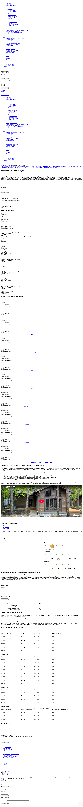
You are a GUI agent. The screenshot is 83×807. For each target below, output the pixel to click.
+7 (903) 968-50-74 (5, 95)
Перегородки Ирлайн (10, 143)
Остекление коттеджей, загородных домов (15, 132)
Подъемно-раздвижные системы (15, 127)
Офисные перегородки (11, 141)
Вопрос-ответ (9, 157)
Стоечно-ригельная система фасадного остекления (17, 124)
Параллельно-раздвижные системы (16, 126)
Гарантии (8, 152)
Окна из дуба (9, 100)
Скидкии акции (2, 92)
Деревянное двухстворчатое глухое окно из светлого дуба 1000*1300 (16, 424)
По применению (9, 103)
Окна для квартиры (12, 107)
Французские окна (12, 117)
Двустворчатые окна (12, 116)
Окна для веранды (12, 105)
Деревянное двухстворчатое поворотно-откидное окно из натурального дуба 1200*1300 (20, 352)
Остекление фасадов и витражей (13, 137)
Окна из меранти (9, 102)
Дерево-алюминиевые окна (12, 121)
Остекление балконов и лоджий (13, 134)
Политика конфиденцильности (7, 776)
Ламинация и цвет (10, 140)
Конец (51, 462)
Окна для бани (11, 106)
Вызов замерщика (10, 146)
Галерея (5, 160)
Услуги (4, 131)
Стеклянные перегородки (11, 145)
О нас (4, 151)
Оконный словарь (10, 159)
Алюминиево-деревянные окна (44, 166)
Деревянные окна (7, 97)
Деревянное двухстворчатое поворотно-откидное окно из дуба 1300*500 (17, 334)
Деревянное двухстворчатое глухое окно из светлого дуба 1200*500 (15, 442)
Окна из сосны (9, 98)
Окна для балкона (12, 109)
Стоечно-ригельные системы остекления (61, 166)
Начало (32, 462)
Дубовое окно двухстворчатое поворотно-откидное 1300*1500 (14, 406)
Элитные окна (11, 120)
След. (47, 462)
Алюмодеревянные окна (11, 123)
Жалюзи (5, 529)
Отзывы (7, 155)
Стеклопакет (6, 528)
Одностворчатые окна (13, 118)
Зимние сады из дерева (52, 167)
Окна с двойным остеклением (15, 113)
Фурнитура (5, 525)
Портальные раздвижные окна (12, 125)
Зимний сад (5, 130)
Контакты (5, 162)
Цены (4, 161)
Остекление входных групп (12, 138)
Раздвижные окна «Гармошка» (15, 128)
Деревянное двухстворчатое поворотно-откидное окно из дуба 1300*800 (17, 370)
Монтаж (7, 150)
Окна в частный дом (12, 110)
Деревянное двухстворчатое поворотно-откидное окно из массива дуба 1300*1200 (19, 388)
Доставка (3, 90)
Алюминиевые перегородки (12, 144)
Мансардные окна (12, 112)
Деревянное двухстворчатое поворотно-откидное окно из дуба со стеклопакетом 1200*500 (21, 316)
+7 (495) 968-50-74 (5, 93)
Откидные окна (11, 119)
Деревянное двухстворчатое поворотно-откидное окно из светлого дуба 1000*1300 (19, 298)
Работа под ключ (9, 147)
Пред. (36, 462)
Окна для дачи (11, 104)
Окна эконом (11, 114)
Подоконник (6, 527)
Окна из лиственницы (11, 99)
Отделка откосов (9, 139)
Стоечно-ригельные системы (9, 752)
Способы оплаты (9, 154)
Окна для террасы (12, 111)
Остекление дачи (9, 133)
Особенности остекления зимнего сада (14, 136)
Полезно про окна (10, 158)
